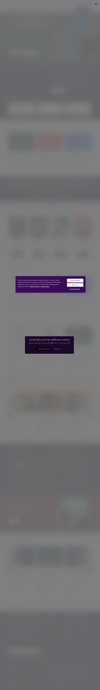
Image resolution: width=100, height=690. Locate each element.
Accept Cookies (75, 280)
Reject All (75, 285)
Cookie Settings (75, 289)
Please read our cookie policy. (40, 286)
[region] (50, 284)
